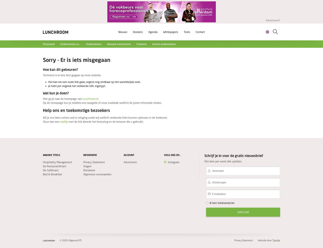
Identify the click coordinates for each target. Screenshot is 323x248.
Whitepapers (170, 31)
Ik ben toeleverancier (222, 202)
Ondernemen (93, 44)
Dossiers (138, 31)
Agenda (152, 31)
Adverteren (130, 162)
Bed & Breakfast (52, 174)
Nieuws (122, 31)
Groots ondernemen (164, 44)
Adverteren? (273, 20)
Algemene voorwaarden (97, 174)
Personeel (49, 44)
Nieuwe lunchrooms (119, 44)
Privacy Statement (94, 162)
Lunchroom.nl (90, 98)
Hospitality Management (57, 162)
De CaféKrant (51, 170)
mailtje (64, 121)
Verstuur (243, 212)
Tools (187, 31)
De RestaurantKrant (54, 166)
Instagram (174, 162)
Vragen (87, 166)
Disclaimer (89, 170)
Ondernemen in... (70, 44)
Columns (141, 44)
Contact (200, 31)
